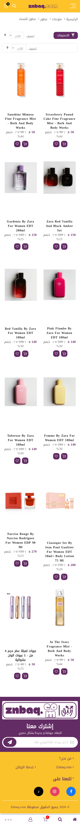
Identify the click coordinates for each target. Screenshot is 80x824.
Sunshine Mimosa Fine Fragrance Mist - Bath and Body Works (20, 121)
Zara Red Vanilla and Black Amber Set (59, 226)
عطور (44, 19)
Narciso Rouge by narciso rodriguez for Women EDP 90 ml (21, 540)
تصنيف (33, 48)
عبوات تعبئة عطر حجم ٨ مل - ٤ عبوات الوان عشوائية (20, 655)
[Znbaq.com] (43, 6)
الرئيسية (72, 19)
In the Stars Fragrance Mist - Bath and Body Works (59, 648)
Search (14, 6)
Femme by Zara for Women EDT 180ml (59, 438)
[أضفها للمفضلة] (56, 144)
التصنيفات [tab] (63, 35)
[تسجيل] (9, 742)
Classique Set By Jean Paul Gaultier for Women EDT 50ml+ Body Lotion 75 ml (59, 552)
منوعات (57, 19)
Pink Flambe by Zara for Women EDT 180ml (59, 333)
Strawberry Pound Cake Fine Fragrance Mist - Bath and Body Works (59, 121)
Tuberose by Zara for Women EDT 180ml (20, 440)
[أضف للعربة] (64, 144)
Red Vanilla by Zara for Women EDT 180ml (20, 333)
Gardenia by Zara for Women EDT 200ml (20, 226)
